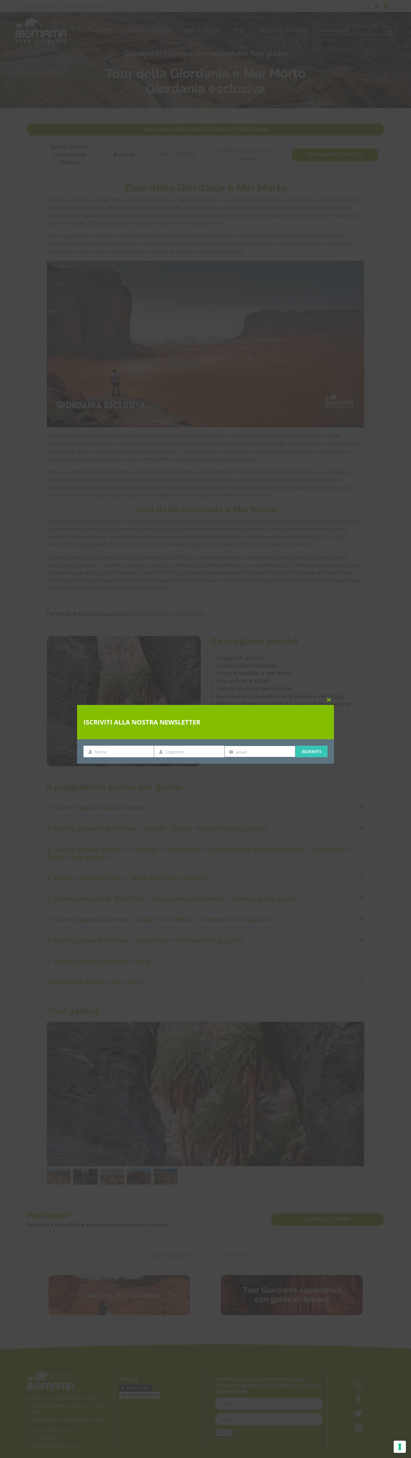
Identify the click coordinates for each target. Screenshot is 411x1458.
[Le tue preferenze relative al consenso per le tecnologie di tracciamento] (400, 1447)
